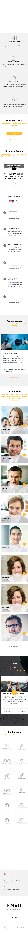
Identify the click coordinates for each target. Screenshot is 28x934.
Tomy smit (6, 637)
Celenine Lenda (7, 607)
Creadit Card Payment (14, 244)
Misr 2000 (21, 928)
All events (14, 140)
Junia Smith (6, 518)
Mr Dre (4, 488)
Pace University (8, 354)
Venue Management (13, 262)
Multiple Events (12, 212)
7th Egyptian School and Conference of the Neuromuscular (14, 176)
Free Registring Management (12, 279)
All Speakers (14, 646)
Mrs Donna (6, 429)
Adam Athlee (6, 459)
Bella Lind (5, 548)
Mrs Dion (5, 578)
